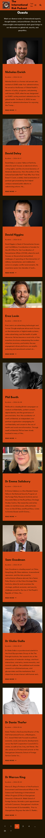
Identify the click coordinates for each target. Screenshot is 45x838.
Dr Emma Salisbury (17, 481)
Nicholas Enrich (15, 72)
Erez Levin (12, 316)
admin (9, 77)
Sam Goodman (15, 560)
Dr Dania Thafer (16, 722)
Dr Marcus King (15, 777)
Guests (8, 67)
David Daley (13, 153)
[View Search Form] (40, 5)
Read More (10, 110)
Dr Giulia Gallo (15, 641)
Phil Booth (11, 397)
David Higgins (14, 234)
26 (5, 831)
